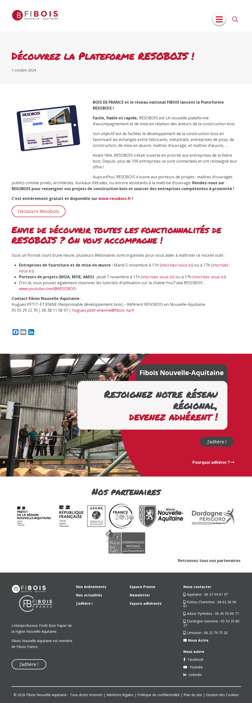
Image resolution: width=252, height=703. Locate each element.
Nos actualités (89, 595)
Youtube (196, 667)
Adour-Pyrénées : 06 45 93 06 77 (213, 613)
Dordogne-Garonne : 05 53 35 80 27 (211, 623)
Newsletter (140, 595)
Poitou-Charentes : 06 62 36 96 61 (209, 604)
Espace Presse (142, 586)
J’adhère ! (216, 442)
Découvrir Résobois (38, 211)
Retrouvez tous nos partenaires (209, 560)
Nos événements (91, 586)
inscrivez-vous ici (176, 265)
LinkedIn (195, 674)
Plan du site (193, 694)
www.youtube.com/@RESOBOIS (47, 288)
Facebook (195, 659)
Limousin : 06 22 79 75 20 (207, 632)
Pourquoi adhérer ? (211, 462)
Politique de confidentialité (159, 694)
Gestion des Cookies (222, 694)
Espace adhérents (146, 603)
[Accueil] (35, 16)
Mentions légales (120, 694)
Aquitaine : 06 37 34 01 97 (207, 594)
